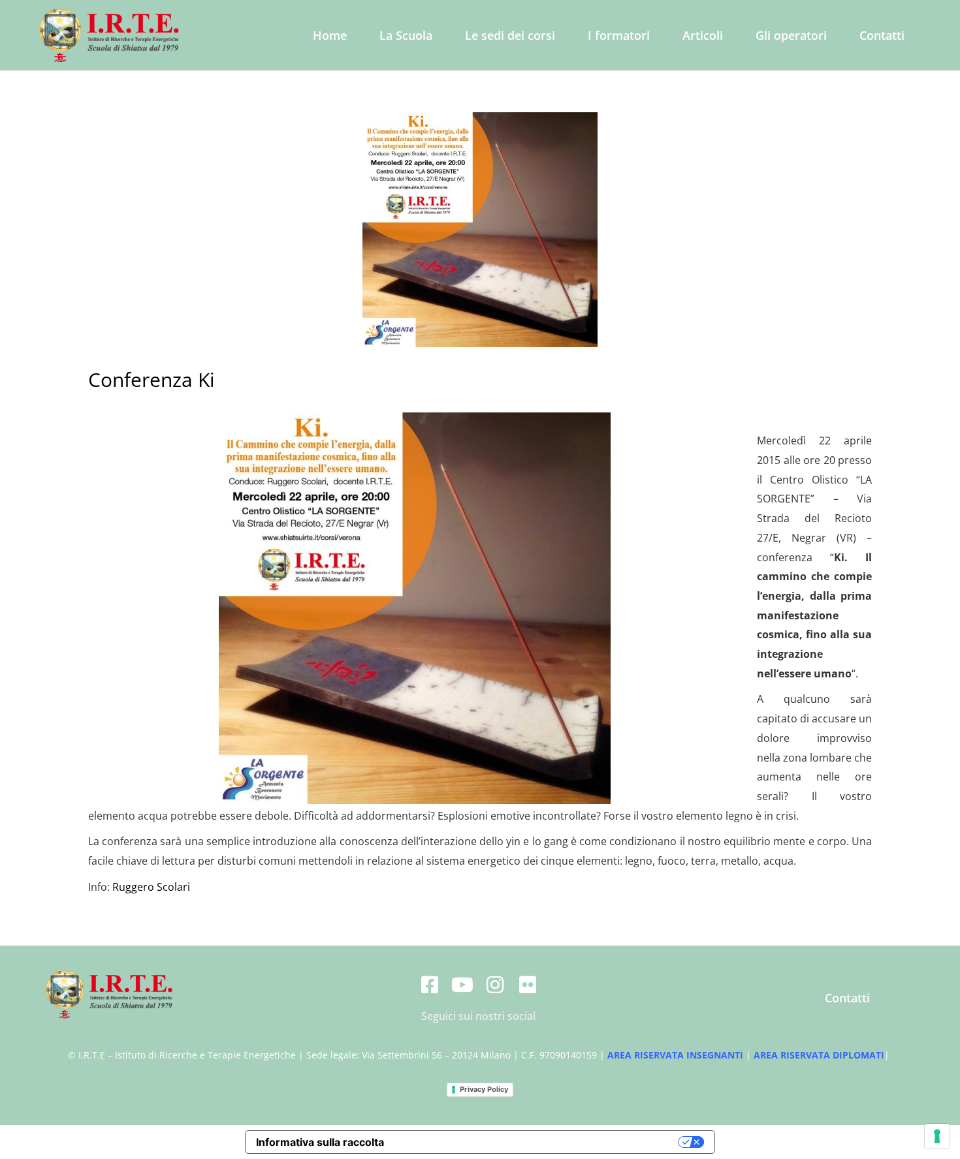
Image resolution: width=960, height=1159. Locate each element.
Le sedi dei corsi (510, 35)
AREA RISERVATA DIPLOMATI (819, 1055)
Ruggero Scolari (151, 887)
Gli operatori (791, 35)
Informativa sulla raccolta (320, 1142)
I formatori (619, 35)
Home (330, 35)
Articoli (702, 35)
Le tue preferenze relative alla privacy (538, 1142)
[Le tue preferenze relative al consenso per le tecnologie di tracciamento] (937, 1136)
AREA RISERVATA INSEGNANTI (675, 1055)
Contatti (881, 35)
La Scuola (405, 35)
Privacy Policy (484, 1089)
